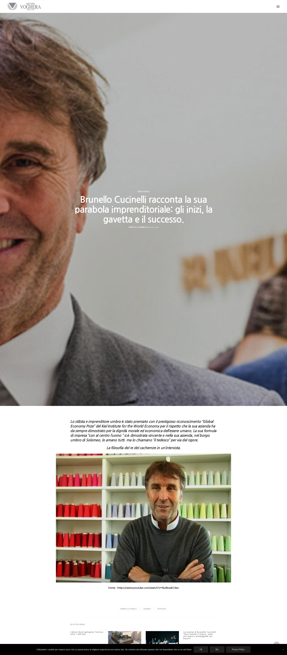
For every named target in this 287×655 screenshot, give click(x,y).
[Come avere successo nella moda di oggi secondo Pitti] (162, 642)
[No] (283, 649)
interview (162, 609)
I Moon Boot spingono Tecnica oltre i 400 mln (86, 633)
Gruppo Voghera (137, 227)
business (147, 609)
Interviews (143, 191)
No (217, 649)
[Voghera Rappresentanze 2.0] (24, 6)
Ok (201, 649)
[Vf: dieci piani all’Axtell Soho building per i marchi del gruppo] (124, 641)
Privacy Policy (238, 649)
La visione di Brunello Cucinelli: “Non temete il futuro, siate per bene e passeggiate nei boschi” (199, 635)
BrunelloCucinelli (128, 609)
